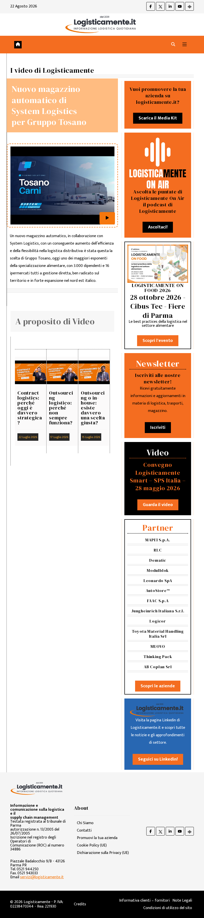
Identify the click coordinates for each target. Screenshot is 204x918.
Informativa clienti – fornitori (144, 900)
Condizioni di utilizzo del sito (167, 908)
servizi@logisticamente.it (42, 877)
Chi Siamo (85, 823)
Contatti (84, 830)
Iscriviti (157, 427)
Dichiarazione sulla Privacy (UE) (103, 852)
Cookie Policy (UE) (92, 845)
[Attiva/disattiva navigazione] (184, 44)
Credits (80, 904)
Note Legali (182, 900)
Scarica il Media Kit (158, 118)
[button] (173, 44)
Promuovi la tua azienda (97, 838)
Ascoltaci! (157, 227)
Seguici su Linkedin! (158, 759)
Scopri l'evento (158, 340)
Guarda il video (158, 505)
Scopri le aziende (158, 686)
